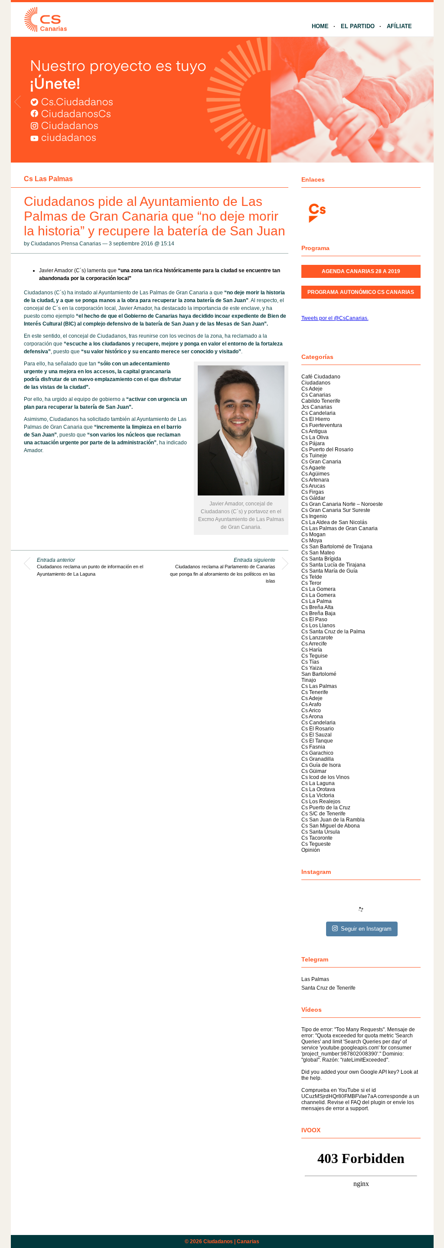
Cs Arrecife (314, 644)
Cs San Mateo (318, 553)
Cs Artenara (315, 480)
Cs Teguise (314, 656)
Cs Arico (311, 710)
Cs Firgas (312, 492)
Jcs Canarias (316, 407)
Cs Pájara (313, 443)
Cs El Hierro (315, 419)
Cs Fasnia (313, 747)
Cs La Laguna (318, 783)
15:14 (167, 244)
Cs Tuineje (314, 456)
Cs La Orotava (318, 789)
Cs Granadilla (317, 759)
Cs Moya (311, 541)
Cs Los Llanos (318, 625)
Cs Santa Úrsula (320, 832)
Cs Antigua (314, 431)
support (359, 1108)
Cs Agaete (313, 468)
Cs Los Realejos (320, 801)
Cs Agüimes (315, 474)
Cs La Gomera (318, 589)
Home (320, 26)
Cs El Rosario (317, 729)
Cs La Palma (316, 601)
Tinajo (308, 680)
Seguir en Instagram (366, 928)
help (315, 1078)
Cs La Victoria (317, 795)
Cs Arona (312, 717)
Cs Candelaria (318, 413)
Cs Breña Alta (317, 607)
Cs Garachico (317, 753)
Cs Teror (311, 583)
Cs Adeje (312, 389)
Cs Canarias (316, 395)
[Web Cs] (316, 212)
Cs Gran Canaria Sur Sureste (335, 510)
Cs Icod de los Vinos (325, 777)
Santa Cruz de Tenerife (328, 988)
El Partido (358, 26)
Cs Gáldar (313, 498)
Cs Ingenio (314, 516)
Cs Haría (311, 650)
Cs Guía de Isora (321, 765)
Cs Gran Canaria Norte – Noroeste (342, 504)
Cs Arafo (311, 704)
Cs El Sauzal (316, 735)
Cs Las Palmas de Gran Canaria (339, 528)
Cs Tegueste (316, 844)
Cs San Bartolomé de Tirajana (336, 547)
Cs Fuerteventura (321, 425)
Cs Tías (310, 662)
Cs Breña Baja (318, 613)
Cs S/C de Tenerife (323, 814)
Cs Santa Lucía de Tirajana (333, 565)
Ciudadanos (315, 383)
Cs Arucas (313, 486)
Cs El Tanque (317, 741)
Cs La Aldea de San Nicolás (334, 522)
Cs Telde (311, 577)
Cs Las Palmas (48, 178)
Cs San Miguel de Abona (330, 826)
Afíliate (399, 26)
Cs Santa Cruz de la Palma (333, 632)
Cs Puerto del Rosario (327, 449)
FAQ (356, 1102)
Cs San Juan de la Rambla (333, 820)
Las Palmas (315, 979)
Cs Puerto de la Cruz (325, 808)
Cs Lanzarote (317, 638)
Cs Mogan (313, 534)
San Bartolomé (318, 674)
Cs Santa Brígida (321, 559)
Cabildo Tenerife (320, 401)
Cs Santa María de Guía (329, 571)
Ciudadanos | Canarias (231, 1241)
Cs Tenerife (314, 692)
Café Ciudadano (320, 377)
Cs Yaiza (311, 668)
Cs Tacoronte (317, 838)
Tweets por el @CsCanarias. (335, 318)
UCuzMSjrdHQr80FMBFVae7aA (338, 1096)
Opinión (310, 850)
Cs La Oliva (315, 437)
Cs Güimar (313, 771)
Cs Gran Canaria (321, 462)
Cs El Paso (314, 619)
